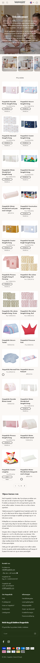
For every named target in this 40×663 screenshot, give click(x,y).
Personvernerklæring (28, 616)
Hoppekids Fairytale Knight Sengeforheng (27, 242)
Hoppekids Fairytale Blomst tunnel (9, 400)
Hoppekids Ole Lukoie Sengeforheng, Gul (28, 276)
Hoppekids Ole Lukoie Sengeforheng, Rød (28, 312)
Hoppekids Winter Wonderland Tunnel (27, 437)
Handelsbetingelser (27, 598)
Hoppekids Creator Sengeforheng (27, 137)
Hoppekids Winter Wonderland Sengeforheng (8, 172)
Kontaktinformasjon (27, 612)
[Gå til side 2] (24, 486)
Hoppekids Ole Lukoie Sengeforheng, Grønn (10, 312)
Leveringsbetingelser (28, 602)
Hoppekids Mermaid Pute (11, 369)
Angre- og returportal (28, 609)
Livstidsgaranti (6, 612)
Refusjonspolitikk (26, 605)
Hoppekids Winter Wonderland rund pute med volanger (10, 208)
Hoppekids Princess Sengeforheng (9, 437)
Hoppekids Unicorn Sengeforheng (27, 103)
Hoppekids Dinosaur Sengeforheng (27, 171)
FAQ (3, 598)
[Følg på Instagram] (8, 641)
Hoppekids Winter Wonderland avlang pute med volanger (28, 472)
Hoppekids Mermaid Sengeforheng (9, 137)
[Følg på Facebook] (3, 641)
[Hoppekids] (20, 2)
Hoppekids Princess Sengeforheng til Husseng (9, 277)
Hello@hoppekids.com (8, 570)
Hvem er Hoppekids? (8, 605)
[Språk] (32, 3)
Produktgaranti (6, 602)
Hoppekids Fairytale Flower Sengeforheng (9, 103)
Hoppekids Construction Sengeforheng (28, 207)
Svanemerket (5, 609)
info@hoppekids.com (8, 588)
